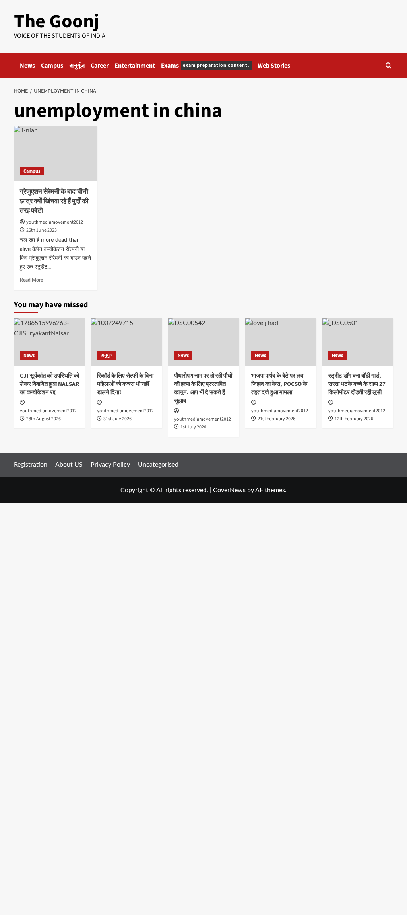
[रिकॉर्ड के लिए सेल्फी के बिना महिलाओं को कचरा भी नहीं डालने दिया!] (126, 342)
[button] (388, 65)
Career (100, 65)
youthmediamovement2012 (54, 222)
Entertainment (134, 65)
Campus (52, 65)
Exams (205, 65)
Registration (30, 464)
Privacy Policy (110, 464)
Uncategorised (158, 464)
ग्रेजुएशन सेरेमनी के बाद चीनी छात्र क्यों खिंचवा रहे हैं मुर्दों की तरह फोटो (54, 201)
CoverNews (229, 490)
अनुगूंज (77, 65)
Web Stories (274, 65)
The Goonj (56, 21)
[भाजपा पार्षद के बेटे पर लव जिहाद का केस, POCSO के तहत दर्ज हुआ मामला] (280, 342)
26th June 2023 (41, 230)
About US (69, 464)
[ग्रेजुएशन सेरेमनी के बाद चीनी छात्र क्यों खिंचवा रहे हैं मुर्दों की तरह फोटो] (55, 153)
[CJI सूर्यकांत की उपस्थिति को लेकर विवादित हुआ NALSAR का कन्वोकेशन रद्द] (49, 342)
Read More (31, 280)
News (27, 65)
